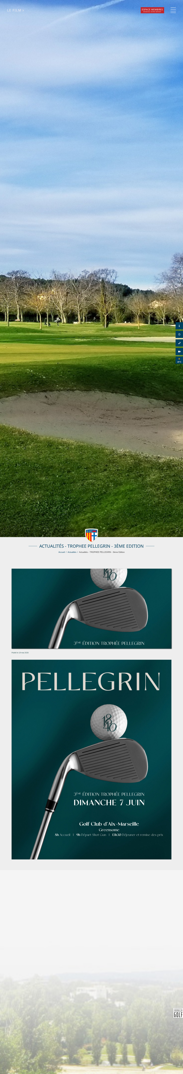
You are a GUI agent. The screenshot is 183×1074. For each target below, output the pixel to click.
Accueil (61, 552)
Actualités (72, 552)
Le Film (14, 10)
